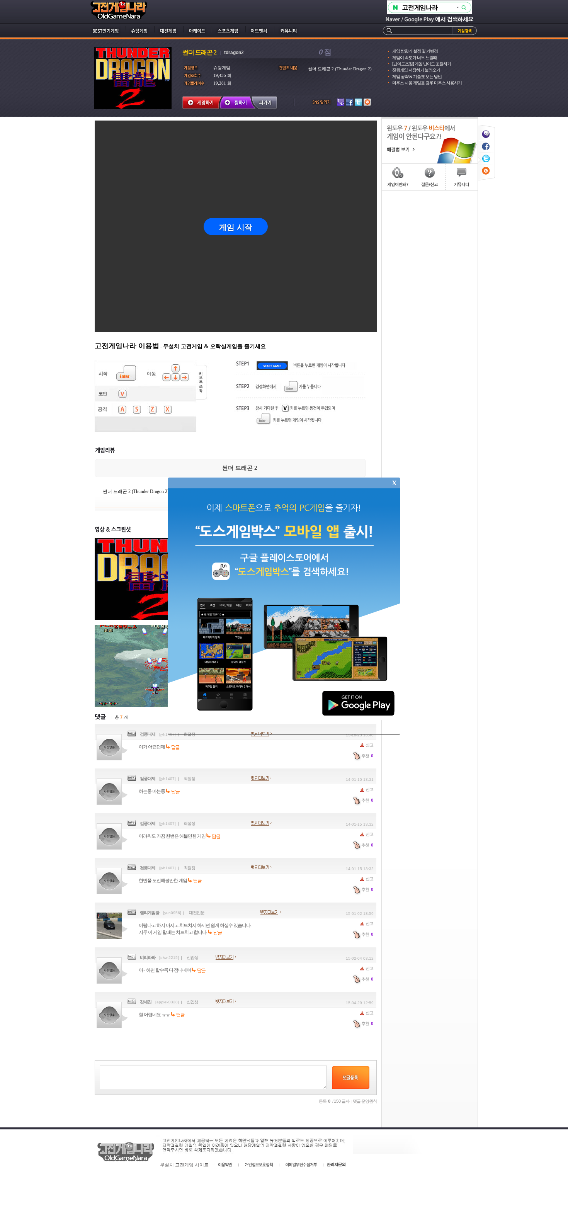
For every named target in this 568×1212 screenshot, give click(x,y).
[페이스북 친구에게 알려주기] (486, 141)
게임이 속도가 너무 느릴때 (414, 57)
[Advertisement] (430, 307)
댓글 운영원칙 (365, 1101)
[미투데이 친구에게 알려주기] (486, 129)
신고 (369, 745)
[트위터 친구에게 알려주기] (486, 154)
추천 (367, 755)
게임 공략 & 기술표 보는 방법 (417, 76)
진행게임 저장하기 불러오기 (416, 70)
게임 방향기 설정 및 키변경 (415, 51)
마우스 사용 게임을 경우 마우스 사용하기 (427, 82)
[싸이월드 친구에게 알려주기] (486, 166)
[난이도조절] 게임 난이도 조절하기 (421, 63)
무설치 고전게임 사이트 (184, 1165)
